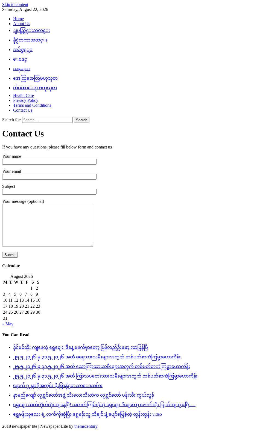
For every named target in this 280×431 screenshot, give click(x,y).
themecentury (85, 426)
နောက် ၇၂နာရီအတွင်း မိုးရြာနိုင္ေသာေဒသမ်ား (58, 385)
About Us (21, 23)
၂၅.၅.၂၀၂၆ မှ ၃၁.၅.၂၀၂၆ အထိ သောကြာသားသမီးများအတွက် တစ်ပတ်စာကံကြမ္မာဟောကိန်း (101, 366)
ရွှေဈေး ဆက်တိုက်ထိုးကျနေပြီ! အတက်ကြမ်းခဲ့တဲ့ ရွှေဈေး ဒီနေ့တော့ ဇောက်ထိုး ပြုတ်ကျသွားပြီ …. (104, 404)
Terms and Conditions (32, 105)
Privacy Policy (25, 100)
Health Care (23, 95)
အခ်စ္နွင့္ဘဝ (23, 49)
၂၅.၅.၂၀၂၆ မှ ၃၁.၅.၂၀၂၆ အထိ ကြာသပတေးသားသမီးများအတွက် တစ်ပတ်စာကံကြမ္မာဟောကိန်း (105, 376)
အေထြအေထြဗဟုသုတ (35, 78)
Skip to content (15, 4)
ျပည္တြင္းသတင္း (31, 30)
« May (7, 324)
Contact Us (23, 110)
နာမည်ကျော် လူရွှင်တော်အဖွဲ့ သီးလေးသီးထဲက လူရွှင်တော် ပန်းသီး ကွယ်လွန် (83, 395)
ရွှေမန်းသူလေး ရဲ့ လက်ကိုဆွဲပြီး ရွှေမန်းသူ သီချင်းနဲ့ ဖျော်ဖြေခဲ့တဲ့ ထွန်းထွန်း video (87, 414)
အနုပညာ (21, 68)
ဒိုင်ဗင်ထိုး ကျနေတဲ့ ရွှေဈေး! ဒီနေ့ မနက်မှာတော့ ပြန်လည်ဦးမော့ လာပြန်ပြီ (80, 347)
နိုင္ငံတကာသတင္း (30, 40)
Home (18, 18)
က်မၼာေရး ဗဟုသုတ (35, 87)
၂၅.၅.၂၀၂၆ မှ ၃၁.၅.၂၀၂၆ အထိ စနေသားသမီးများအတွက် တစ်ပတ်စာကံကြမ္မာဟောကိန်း (97, 357)
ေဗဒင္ (20, 59)
